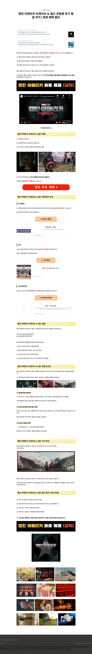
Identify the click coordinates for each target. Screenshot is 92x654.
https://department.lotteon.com (26, 30)
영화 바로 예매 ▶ (45, 187)
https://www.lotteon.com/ (24, 40)
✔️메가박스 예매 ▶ (46, 219)
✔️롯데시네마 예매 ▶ (46, 298)
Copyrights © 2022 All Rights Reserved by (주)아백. (83, 643)
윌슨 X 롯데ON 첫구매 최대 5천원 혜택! (28, 42)
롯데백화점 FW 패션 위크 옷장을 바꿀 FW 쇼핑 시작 (32, 32)
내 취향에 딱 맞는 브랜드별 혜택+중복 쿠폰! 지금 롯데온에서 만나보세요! (35, 44)
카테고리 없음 (46, 10)
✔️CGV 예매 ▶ (46, 260)
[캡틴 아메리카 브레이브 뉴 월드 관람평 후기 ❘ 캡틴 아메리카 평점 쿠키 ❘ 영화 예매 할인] (46, 91)
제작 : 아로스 (2, 643)
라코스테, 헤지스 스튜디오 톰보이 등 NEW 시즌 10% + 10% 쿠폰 (34, 34)
